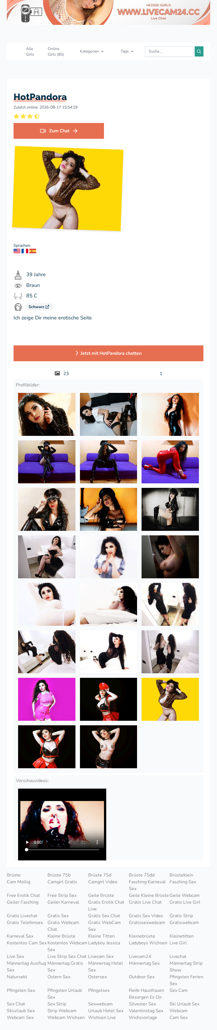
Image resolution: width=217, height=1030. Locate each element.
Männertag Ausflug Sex (26, 966)
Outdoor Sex (142, 977)
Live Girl (178, 943)
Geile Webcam (185, 895)
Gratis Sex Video (146, 916)
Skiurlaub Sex (21, 1011)
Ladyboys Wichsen (148, 943)
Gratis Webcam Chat (63, 925)
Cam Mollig (18, 882)
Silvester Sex (142, 1004)
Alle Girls (30, 51)
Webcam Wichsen (66, 1017)
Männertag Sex (144, 963)
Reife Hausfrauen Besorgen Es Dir (146, 993)
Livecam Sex (101, 956)
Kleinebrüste (142, 936)
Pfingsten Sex (21, 990)
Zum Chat (59, 131)
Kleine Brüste (61, 936)
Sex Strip (56, 1004)
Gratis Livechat (22, 916)
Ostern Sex (58, 977)
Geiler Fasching (22, 902)
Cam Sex (179, 1017)
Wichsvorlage (143, 1017)
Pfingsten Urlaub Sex (64, 993)
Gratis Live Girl (185, 902)
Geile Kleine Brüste (149, 895)
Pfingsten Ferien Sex (186, 980)
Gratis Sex (58, 916)
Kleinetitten (182, 936)
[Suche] (199, 51)
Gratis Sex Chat (104, 916)
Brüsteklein (181, 875)
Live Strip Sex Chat (66, 956)
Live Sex (15, 956)
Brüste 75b (59, 875)
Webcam (179, 1011)
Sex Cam (179, 990)
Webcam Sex (20, 1017)
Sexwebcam (100, 1004)
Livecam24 (140, 956)
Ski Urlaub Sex (184, 1004)
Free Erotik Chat (23, 895)
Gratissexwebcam (147, 922)
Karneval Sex (20, 936)
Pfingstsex (99, 990)
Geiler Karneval (63, 902)
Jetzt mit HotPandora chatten (111, 353)
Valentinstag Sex (146, 1011)
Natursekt (17, 977)
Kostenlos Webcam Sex (67, 946)
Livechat (178, 956)
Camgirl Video (102, 882)
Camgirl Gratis (62, 882)
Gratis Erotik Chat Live (106, 905)
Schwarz (37, 307)
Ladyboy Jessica (104, 943)
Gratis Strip (181, 916)
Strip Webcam (62, 1011)
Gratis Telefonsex (25, 922)
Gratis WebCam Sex (104, 925)
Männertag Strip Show (186, 966)
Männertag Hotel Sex (105, 966)
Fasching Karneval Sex (147, 885)
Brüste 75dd (142, 875)
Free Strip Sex (62, 895)
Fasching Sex (183, 882)
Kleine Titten (101, 936)
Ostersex (97, 977)
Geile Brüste (101, 895)
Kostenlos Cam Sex (27, 943)
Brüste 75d (99, 875)
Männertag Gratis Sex (65, 966)
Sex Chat (16, 1004)
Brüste (14, 875)
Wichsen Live (102, 1017)
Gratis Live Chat (145, 902)
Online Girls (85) (56, 51)
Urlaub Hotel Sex (105, 1011)
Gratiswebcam (184, 922)
